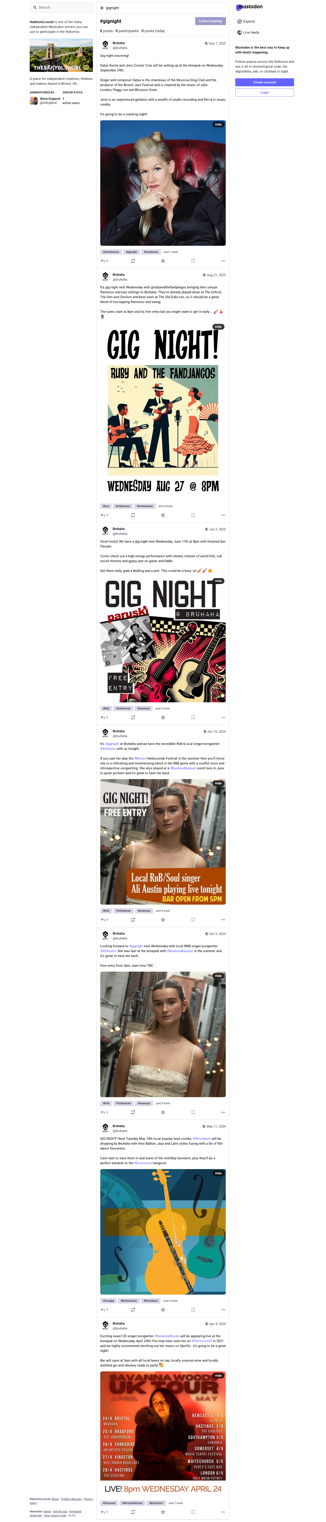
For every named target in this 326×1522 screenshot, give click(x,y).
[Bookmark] (193, 261)
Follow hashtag (210, 21)
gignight (112, 8)
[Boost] (133, 261)
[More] (223, 261)
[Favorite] (163, 261)
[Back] (101, 8)
